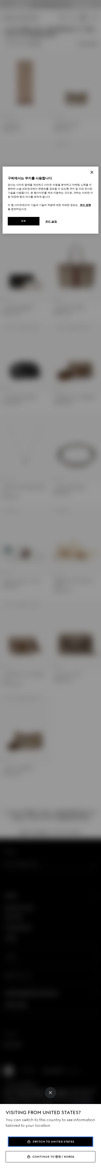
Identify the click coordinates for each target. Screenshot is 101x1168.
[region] (51, 200)
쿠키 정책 (85, 204)
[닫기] (92, 172)
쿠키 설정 (51, 221)
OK (23, 221)
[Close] (50, 1092)
